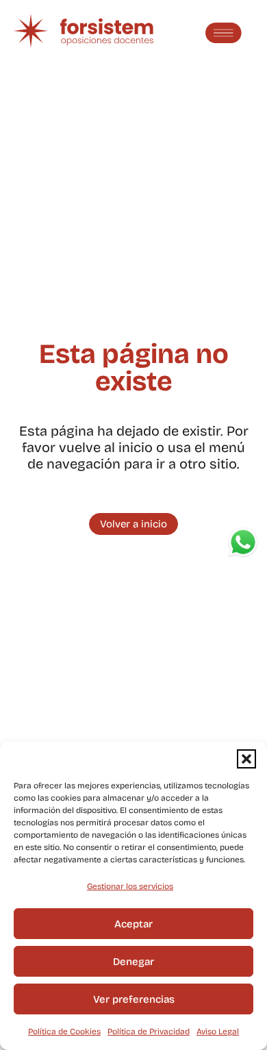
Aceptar (133, 924)
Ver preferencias (134, 999)
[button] (246, 759)
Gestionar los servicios (130, 886)
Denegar (133, 961)
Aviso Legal (217, 1031)
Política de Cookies (64, 1031)
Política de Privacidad (148, 1031)
